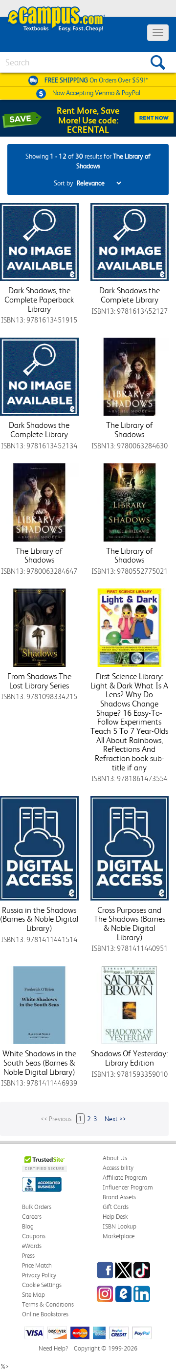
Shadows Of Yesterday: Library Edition (129, 1058)
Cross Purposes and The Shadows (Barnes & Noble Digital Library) (129, 923)
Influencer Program (128, 1187)
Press (28, 1255)
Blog (28, 1226)
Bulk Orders (36, 1206)
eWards (32, 1246)
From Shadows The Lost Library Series (39, 680)
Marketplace (118, 1236)
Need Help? (53, 1348)
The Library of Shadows (129, 429)
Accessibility (118, 1167)
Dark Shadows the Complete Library (129, 294)
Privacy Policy (39, 1275)
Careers (32, 1216)
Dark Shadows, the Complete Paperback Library (39, 299)
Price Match (37, 1265)
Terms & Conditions (48, 1304)
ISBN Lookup (119, 1226)
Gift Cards (116, 1206)
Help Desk (115, 1216)
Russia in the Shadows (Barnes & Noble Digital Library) (39, 919)
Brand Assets (119, 1197)
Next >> (115, 1119)
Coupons (33, 1236)
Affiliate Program (125, 1177)
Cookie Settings (42, 1285)
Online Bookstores (45, 1314)
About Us (115, 1158)
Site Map (33, 1294)
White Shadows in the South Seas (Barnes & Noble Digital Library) (39, 1062)
